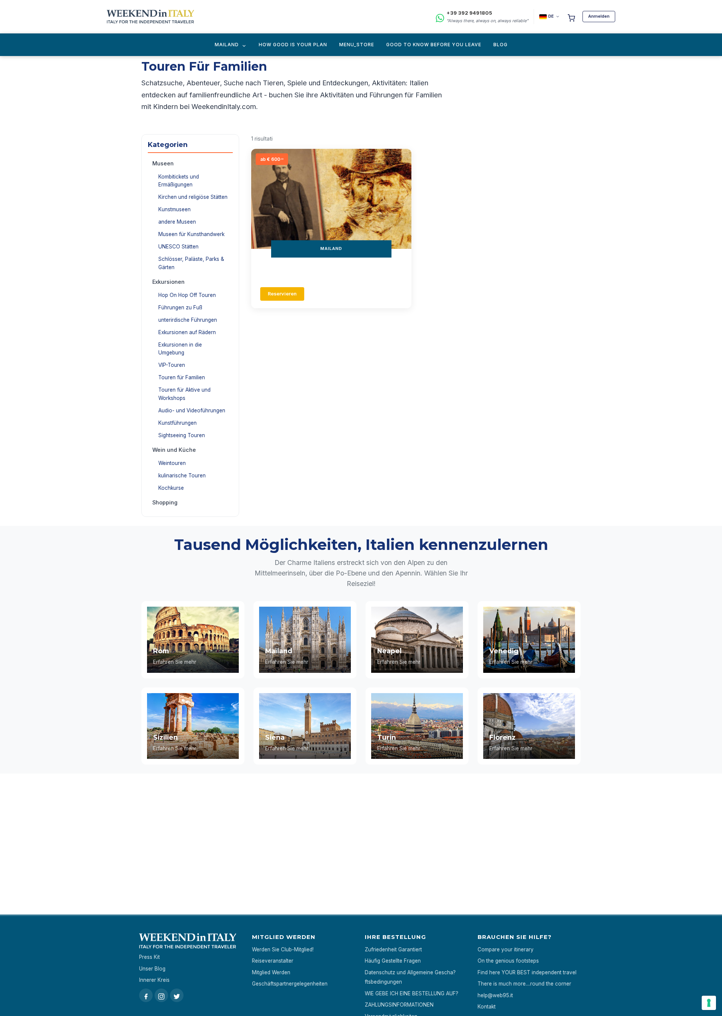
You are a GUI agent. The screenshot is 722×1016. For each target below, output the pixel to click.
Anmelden (599, 16)
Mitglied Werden (271, 972)
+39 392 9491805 (469, 13)
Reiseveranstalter (272, 961)
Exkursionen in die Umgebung (180, 349)
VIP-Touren (171, 365)
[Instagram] (161, 995)
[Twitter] (177, 995)
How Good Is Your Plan (293, 44)
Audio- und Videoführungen (191, 410)
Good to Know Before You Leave (433, 44)
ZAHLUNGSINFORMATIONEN (399, 1005)
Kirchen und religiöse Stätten (193, 197)
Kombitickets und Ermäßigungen (178, 181)
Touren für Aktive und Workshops (184, 394)
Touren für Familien (181, 377)
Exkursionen (168, 282)
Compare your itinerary (506, 949)
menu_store (356, 44)
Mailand (227, 44)
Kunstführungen (177, 423)
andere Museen (177, 222)
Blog (500, 44)
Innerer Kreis (154, 980)
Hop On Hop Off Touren (187, 295)
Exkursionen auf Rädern (187, 332)
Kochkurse (171, 488)
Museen (163, 163)
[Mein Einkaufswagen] (571, 17)
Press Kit (149, 957)
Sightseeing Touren (181, 435)
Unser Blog (152, 969)
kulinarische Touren (182, 475)
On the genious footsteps (508, 961)
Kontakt (487, 1007)
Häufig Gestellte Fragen (393, 961)
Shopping (164, 502)
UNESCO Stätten (178, 247)
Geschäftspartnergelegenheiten (290, 984)
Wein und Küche (174, 450)
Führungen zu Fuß (180, 307)
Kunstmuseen (174, 209)
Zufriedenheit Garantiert (393, 949)
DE (551, 16)
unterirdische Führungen (187, 320)
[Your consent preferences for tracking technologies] (709, 1003)
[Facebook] (146, 995)
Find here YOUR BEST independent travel (527, 972)
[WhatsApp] (440, 17)
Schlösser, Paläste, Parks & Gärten (191, 263)
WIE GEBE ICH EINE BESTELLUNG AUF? (411, 993)
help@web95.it (495, 995)
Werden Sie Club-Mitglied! (283, 949)
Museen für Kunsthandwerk (191, 234)
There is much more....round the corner (524, 984)
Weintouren (172, 463)
